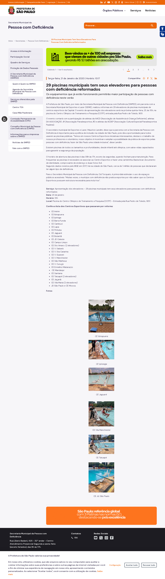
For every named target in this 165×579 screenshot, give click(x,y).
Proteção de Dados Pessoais (24, 68)
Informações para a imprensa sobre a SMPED (24, 135)
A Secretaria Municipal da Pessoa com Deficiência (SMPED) (23, 75)
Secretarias (20, 41)
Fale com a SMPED (21, 148)
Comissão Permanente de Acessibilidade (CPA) (22, 119)
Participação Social (20, 56)
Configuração (115, 565)
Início (11, 41)
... (143, 69)
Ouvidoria (61, 2)
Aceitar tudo (132, 565)
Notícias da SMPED (21, 142)
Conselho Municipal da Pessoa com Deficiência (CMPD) (25, 127)
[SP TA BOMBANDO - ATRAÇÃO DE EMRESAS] (101, 56)
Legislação (51, 2)
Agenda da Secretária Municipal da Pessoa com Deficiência (24, 91)
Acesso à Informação (20, 51)
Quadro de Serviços (20, 62)
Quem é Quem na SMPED (24, 84)
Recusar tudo (149, 565)
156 (68, 2)
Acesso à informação (16, 2)
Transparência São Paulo (36, 2)
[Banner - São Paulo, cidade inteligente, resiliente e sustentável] (101, 515)
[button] (154, 70)
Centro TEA (18, 107)
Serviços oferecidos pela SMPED (22, 100)
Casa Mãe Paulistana (22, 113)
